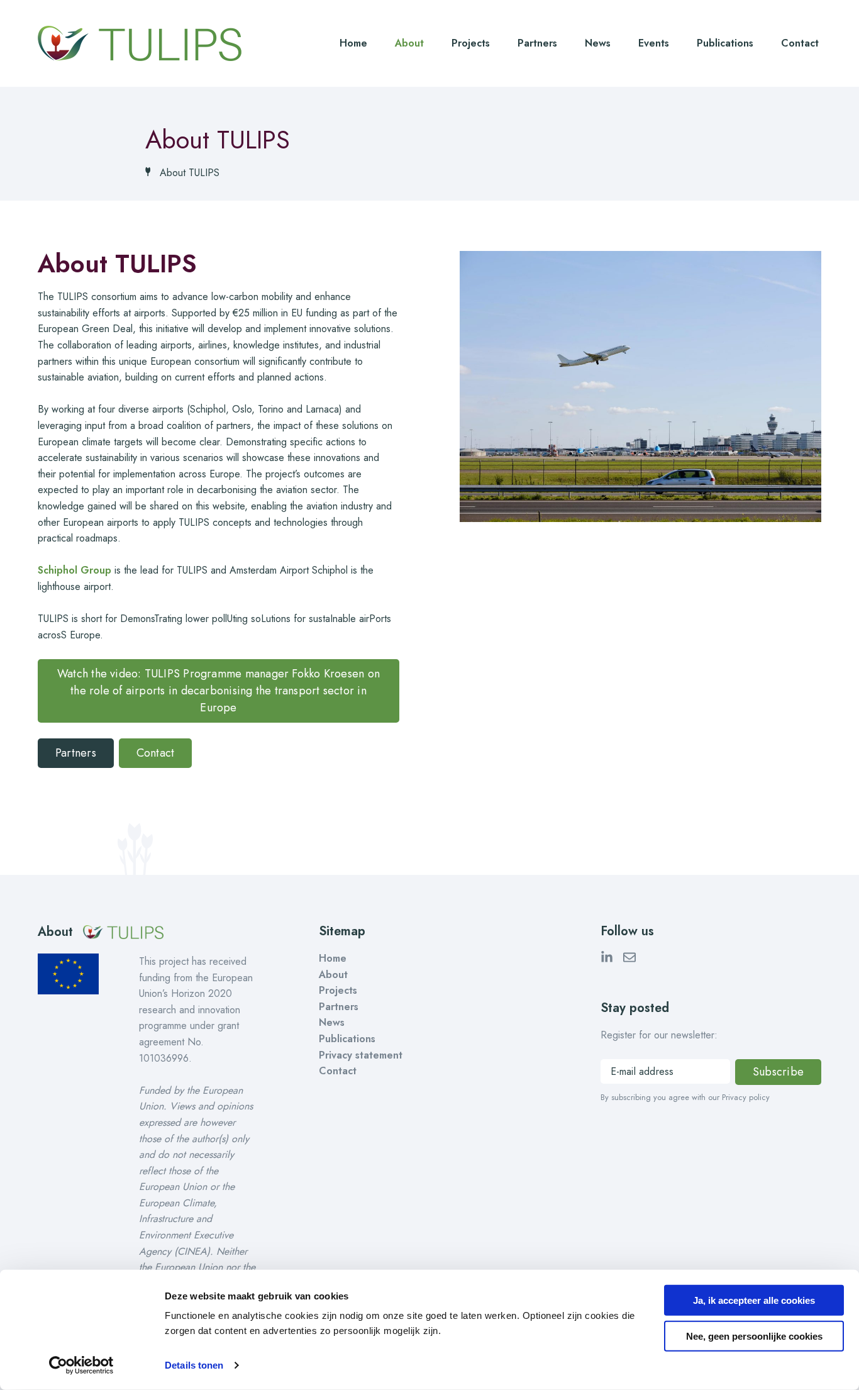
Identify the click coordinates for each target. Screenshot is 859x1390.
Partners (537, 43)
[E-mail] (629, 960)
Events (653, 43)
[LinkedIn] (607, 960)
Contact (800, 43)
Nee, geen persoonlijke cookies (754, 1335)
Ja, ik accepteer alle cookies (754, 1300)
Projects (471, 43)
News (598, 43)
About (409, 43)
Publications (725, 43)
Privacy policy (746, 1097)
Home (353, 43)
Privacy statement (360, 1055)
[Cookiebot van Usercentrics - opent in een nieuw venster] (81, 1365)
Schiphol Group (74, 570)
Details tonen (194, 1365)
